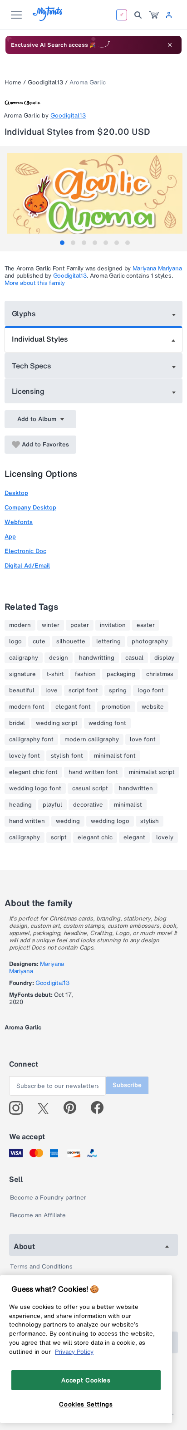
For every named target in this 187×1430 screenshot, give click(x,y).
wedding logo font (35, 788)
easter (146, 625)
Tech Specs (31, 365)
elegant (134, 837)
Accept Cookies (85, 1380)
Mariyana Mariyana (157, 268)
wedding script (57, 723)
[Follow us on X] (46, 1108)
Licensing (28, 391)
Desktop (16, 493)
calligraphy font (31, 739)
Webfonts (19, 522)
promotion (116, 706)
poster (79, 625)
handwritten (136, 788)
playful (52, 804)
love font (143, 739)
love (51, 690)
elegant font (73, 706)
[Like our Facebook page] (101, 1108)
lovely (164, 837)
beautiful (21, 690)
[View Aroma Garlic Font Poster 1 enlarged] (94, 196)
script (59, 837)
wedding (68, 821)
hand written (27, 821)
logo (15, 641)
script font (83, 690)
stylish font (67, 755)
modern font (26, 706)
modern (20, 625)
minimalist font (115, 755)
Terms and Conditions (41, 1266)
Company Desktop (30, 507)
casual (134, 657)
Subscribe (127, 1085)
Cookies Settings (86, 1404)
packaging (121, 674)
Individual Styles (40, 338)
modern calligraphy (91, 739)
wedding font (107, 723)
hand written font (93, 772)
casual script (90, 788)
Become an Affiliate (38, 1215)
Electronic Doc (25, 551)
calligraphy (24, 837)
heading (20, 804)
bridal (17, 723)
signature (22, 674)
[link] (154, 15)
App (10, 536)
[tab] (62, 242)
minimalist (128, 804)
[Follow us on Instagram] (19, 1108)
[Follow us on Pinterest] (74, 1108)
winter (50, 625)
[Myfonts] (48, 18)
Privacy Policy (74, 1351)
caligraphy (23, 657)
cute (39, 641)
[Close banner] (169, 44)
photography (150, 641)
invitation (113, 625)
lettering (108, 641)
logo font (151, 690)
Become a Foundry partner (48, 1197)
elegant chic (95, 837)
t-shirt (55, 674)
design (58, 657)
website (153, 706)
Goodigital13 (45, 82)
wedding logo (110, 821)
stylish (149, 821)
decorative (88, 804)
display (164, 657)
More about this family (35, 283)
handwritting (96, 657)
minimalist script (152, 772)
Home (13, 82)
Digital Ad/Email (27, 565)
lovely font (24, 755)
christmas (159, 674)
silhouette (70, 641)
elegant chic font (33, 772)
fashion (85, 674)
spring (118, 690)
